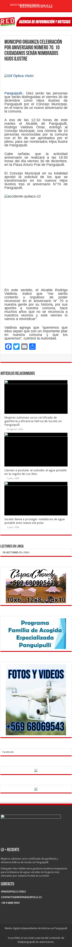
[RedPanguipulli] (36, 21)
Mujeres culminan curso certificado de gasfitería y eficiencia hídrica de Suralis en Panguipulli (33, 421)
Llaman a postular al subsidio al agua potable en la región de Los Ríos (35, 472)
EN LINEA (15, 552)
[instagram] (39, 933)
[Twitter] (35, 933)
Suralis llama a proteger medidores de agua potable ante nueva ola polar (34, 521)
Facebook (8, 751)
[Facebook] (32, 933)
